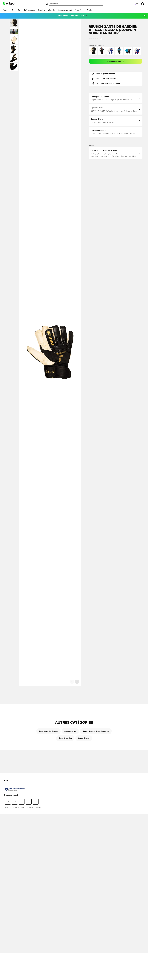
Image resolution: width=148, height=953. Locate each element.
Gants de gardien (65, 738)
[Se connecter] (137, 3)
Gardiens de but (70, 731)
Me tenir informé (114, 61)
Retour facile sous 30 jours (106, 78)
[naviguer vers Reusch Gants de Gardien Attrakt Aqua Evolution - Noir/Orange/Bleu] (128, 51)
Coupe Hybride (83, 738)
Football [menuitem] (6, 10)
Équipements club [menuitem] (64, 10)
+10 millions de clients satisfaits (108, 83)
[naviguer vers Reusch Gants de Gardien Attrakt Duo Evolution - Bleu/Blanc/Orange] (137, 51)
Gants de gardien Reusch (48, 731)
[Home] (9, 3)
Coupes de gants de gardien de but (96, 731)
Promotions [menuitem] (79, 10)
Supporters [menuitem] (17, 10)
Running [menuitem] (41, 10)
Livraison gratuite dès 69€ (106, 74)
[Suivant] (77, 682)
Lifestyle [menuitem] (51, 10)
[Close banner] (144, 15)
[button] (14, 31)
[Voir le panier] (142, 3)
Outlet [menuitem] (89, 10)
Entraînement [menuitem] (29, 10)
